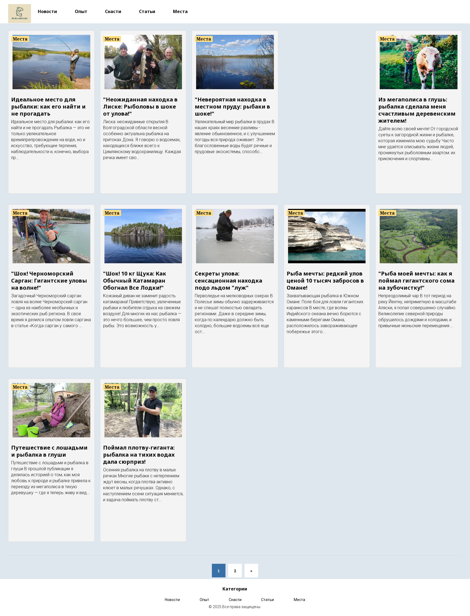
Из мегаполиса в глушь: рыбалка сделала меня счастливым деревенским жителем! (417, 110)
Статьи (147, 11)
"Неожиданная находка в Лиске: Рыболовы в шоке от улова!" (140, 106)
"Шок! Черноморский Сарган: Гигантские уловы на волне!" (49, 280)
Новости (47, 11)
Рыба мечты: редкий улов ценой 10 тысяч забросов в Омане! (325, 280)
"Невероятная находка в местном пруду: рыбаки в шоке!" (232, 106)
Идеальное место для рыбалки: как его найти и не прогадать (48, 106)
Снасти (113, 11)
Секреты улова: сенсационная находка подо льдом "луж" (228, 280)
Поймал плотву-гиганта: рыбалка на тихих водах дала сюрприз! (139, 454)
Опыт (81, 11)
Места (180, 11)
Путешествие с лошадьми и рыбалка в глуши (49, 451)
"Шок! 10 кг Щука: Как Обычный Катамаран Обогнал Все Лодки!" (134, 280)
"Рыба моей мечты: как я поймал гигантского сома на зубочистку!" (416, 280)
